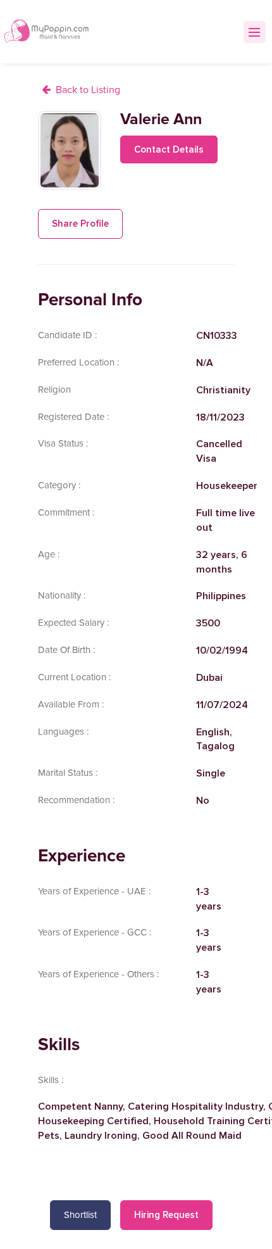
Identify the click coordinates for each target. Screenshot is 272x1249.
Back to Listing (88, 90)
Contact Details (169, 149)
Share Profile (80, 223)
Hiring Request (166, 1214)
